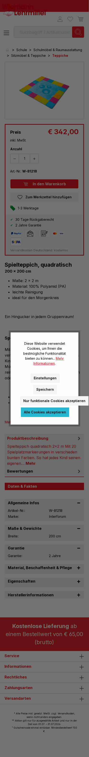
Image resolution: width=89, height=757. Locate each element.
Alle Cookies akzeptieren (45, 412)
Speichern (45, 389)
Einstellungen (45, 378)
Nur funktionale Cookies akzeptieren (54, 401)
